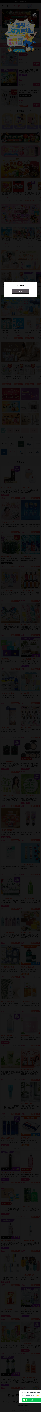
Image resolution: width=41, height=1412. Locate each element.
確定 (21, 291)
